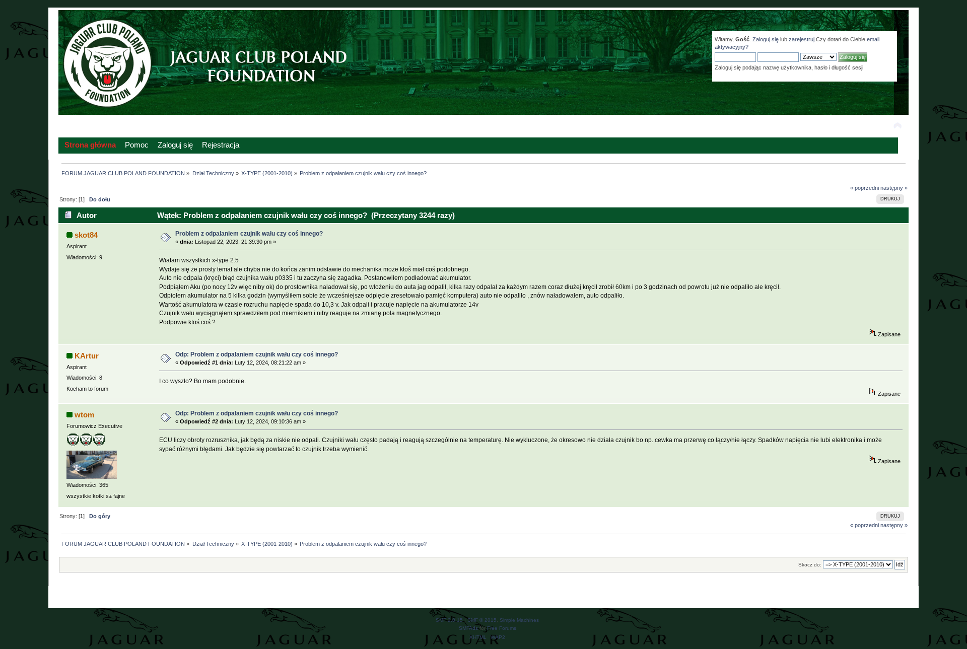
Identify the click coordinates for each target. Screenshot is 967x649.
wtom (84, 414)
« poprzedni (864, 188)
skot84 (86, 235)
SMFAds (468, 628)
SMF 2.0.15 (449, 620)
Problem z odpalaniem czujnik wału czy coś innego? (249, 233)
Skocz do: (809, 564)
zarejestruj (801, 39)
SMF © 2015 (482, 620)
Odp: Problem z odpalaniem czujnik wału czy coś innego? (256, 354)
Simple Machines (519, 620)
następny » (894, 188)
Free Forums (501, 628)
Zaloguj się (765, 39)
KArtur (87, 355)
